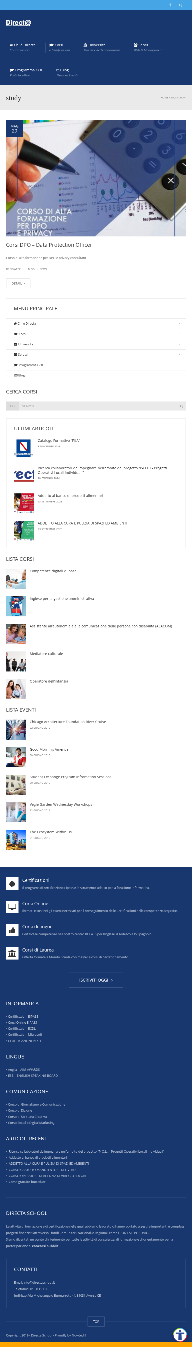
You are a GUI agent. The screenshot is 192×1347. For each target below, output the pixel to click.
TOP (96, 1321)
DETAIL (17, 283)
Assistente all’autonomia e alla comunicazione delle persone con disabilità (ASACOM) (101, 626)
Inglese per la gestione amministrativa (62, 598)
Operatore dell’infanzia (49, 681)
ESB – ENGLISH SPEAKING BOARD (33, 1075)
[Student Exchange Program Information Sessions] (16, 785)
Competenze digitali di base (53, 571)
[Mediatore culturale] (16, 661)
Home (164, 97)
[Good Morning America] (16, 757)
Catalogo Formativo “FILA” (59, 440)
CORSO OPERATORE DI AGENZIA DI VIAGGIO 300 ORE (48, 1175)
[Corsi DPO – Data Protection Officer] (96, 178)
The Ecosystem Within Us (51, 832)
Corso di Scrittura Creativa (27, 1116)
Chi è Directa (23, 47)
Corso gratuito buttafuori (27, 1181)
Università (102, 47)
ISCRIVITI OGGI (94, 980)
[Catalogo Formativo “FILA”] (24, 448)
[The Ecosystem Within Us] (16, 840)
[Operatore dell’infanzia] (16, 689)
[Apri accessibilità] (180, 1335)
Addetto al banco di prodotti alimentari (70, 495)
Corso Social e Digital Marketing (31, 1122)
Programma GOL (26, 72)
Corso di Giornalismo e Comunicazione (36, 1104)
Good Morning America (49, 749)
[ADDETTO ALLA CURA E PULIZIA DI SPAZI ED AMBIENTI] (24, 531)
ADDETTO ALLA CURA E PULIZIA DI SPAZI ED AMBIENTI (82, 523)
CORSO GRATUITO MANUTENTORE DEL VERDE (43, 1169)
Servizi (148, 47)
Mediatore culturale (46, 653)
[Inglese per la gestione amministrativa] (16, 606)
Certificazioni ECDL (22, 1028)
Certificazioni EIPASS (23, 1016)
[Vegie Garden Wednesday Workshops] (16, 812)
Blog (67, 72)
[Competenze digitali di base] (16, 579)
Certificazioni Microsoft (25, 1034)
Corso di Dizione (20, 1110)
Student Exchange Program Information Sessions (71, 776)
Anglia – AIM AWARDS (24, 1069)
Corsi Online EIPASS (22, 1022)
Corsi (59, 47)
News (43, 269)
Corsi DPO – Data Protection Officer (49, 244)
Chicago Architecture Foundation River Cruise (68, 721)
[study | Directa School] (18, 22)
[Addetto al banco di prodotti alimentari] (24, 503)
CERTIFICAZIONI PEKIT (24, 1040)
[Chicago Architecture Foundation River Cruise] (16, 730)
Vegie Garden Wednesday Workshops (61, 804)
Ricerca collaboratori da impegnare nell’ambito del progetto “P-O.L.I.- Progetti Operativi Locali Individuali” (102, 470)
